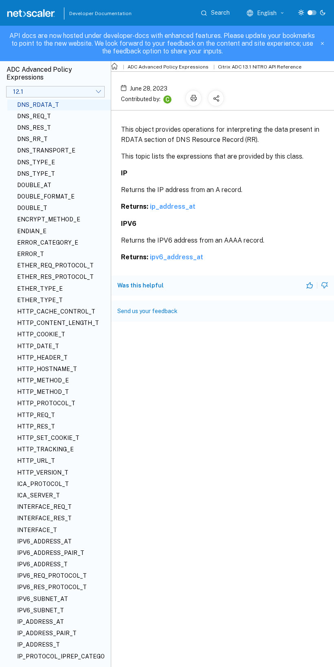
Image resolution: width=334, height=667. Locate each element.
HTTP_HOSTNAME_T (47, 369)
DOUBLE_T (32, 208)
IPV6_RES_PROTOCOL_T (52, 587)
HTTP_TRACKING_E (45, 449)
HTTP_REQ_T (36, 415)
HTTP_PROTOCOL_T (46, 403)
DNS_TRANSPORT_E (46, 150)
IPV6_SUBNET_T (40, 610)
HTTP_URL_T (36, 460)
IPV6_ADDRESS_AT (44, 541)
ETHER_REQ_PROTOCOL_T (55, 265)
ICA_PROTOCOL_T (43, 484)
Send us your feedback (147, 311)
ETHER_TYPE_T (40, 300)
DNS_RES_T (34, 127)
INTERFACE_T (37, 530)
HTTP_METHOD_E (43, 380)
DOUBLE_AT (34, 185)
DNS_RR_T (32, 139)
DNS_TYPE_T (36, 173)
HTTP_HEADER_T (42, 357)
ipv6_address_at (176, 257)
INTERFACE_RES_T (44, 518)
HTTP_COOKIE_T (41, 334)
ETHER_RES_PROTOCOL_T (55, 277)
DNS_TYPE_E (36, 162)
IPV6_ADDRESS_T (42, 564)
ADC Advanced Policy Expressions (168, 67)
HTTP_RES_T (36, 426)
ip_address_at (173, 206)
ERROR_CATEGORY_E (47, 242)
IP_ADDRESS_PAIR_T (47, 633)
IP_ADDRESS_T (38, 644)
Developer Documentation (87, 13)
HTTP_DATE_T (38, 346)
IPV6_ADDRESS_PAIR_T (50, 553)
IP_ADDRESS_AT (40, 621)
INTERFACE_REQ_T (44, 507)
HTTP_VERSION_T (42, 472)
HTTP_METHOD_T (43, 392)
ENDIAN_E (31, 231)
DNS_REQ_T (34, 116)
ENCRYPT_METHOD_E (48, 219)
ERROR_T (30, 254)
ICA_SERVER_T (38, 495)
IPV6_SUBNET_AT (42, 599)
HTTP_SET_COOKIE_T (48, 438)
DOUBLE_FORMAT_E (46, 196)
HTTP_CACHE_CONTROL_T (56, 311)
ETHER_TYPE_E (40, 288)
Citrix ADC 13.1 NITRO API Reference (259, 67)
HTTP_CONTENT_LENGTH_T (58, 323)
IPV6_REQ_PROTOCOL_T (52, 575)
